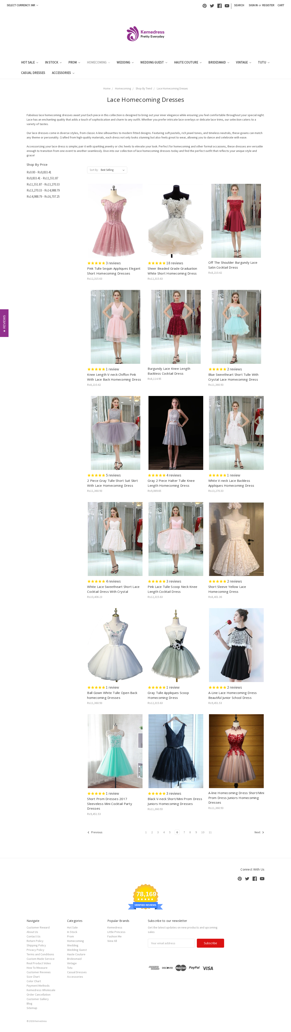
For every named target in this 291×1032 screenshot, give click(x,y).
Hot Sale (28, 62)
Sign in (253, 5)
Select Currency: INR (21, 5)
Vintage (242, 62)
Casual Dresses (33, 73)
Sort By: (94, 170)
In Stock (52, 62)
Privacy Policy (35, 950)
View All (112, 941)
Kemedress (114, 927)
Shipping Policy (36, 945)
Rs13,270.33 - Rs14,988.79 (43, 190)
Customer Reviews (39, 972)
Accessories (62, 73)
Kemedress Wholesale (41, 990)
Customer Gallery (38, 999)
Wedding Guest (152, 62)
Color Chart (34, 981)
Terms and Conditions (40, 954)
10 (202, 832)
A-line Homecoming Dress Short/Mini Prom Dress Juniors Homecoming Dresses (236, 798)
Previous (96, 832)
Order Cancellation (38, 994)
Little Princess (116, 932)
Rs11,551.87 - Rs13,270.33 (43, 184)
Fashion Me (114, 936)
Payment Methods (38, 985)
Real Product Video (39, 963)
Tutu (262, 62)
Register (268, 5)
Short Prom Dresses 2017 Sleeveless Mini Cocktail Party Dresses (109, 803)
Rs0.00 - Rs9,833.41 (39, 172)
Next (258, 832)
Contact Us (33, 936)
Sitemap (32, 1008)
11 (210, 832)
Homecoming (97, 62)
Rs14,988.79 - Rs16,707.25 (43, 196)
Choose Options (115, 224)
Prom (72, 62)
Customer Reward (38, 927)
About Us (32, 932)
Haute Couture (186, 62)
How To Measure (37, 968)
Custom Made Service (41, 959)
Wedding (124, 62)
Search (239, 5)
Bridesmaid (217, 62)
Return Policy (35, 941)
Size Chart (33, 977)
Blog (29, 1003)
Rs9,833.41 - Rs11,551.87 (42, 178)
